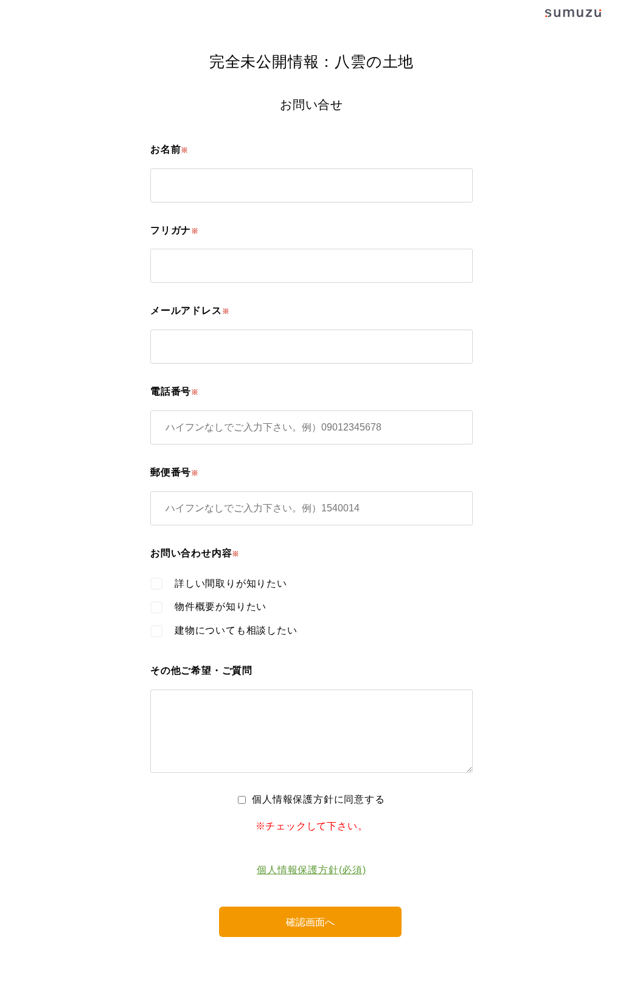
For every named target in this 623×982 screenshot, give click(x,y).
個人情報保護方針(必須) (311, 870)
